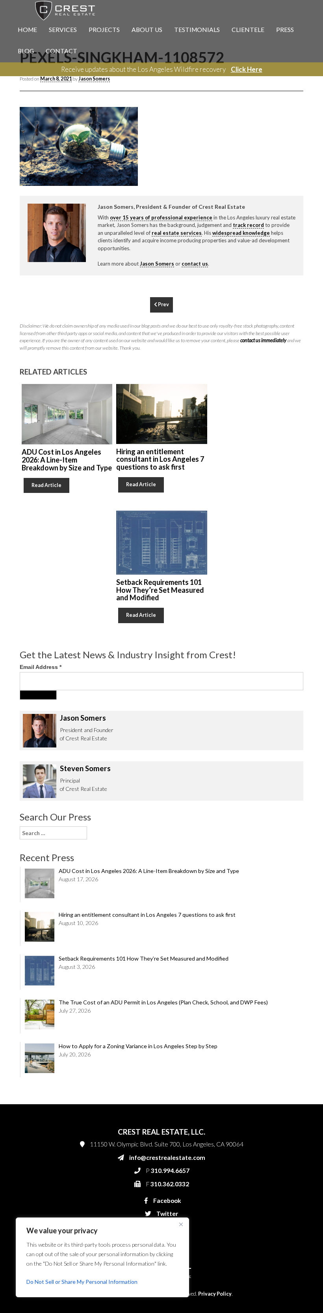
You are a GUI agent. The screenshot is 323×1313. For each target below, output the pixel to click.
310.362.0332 (284, 186)
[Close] (181, 1224)
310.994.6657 (285, 170)
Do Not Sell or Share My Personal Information (81, 1281)
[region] (102, 1257)
